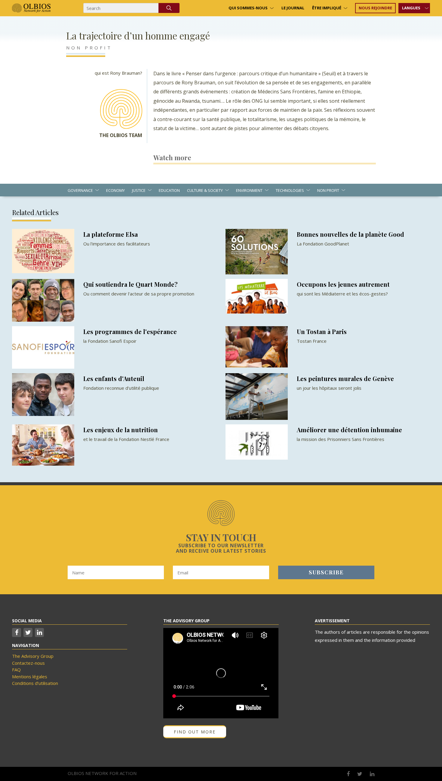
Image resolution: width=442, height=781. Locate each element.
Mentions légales (29, 676)
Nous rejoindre (375, 8)
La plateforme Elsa (110, 234)
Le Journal (292, 8)
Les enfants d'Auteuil (113, 378)
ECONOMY (115, 190)
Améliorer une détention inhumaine (349, 430)
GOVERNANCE (80, 190)
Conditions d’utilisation (35, 683)
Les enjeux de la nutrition (120, 430)
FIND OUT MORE (195, 732)
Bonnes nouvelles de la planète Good (350, 234)
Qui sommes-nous (248, 8)
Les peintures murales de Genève (345, 378)
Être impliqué (326, 8)
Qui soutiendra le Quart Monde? (130, 284)
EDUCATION (169, 190)
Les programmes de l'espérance (130, 331)
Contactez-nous (28, 663)
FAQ (16, 670)
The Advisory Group (33, 656)
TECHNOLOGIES (290, 190)
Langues (411, 8)
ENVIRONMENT (249, 190)
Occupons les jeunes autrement (343, 284)
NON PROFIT (89, 48)
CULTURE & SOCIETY (205, 190)
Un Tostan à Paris (322, 331)
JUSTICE (139, 190)
